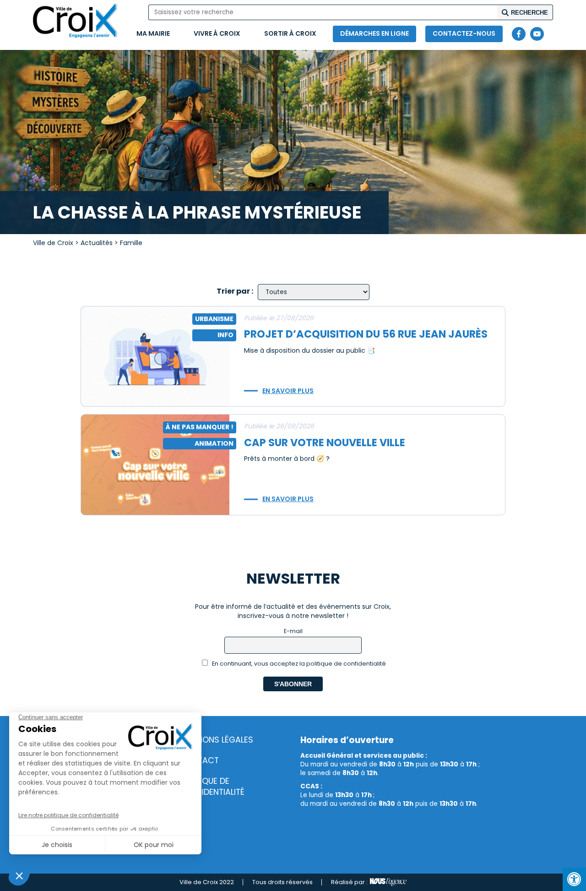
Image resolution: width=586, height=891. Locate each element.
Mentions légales (216, 739)
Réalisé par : (349, 882)
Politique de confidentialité (211, 787)
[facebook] (519, 34)
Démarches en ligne (374, 33)
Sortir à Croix (290, 33)
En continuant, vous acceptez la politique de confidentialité (298, 663)
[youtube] (537, 34)
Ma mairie (153, 33)
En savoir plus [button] (288, 390)
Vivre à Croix (217, 33)
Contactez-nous (464, 33)
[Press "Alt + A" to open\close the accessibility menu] (574, 879)
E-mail (293, 631)
